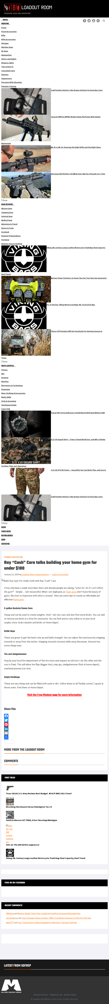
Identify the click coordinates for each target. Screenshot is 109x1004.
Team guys (71, 591)
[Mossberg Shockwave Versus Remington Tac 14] (10, 799)
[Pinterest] (54, 724)
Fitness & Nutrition (13, 557)
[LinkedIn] (54, 729)
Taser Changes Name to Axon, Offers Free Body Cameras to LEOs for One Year (56, 918)
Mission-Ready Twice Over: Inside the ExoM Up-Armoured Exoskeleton (48, 913)
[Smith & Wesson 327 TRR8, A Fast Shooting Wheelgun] (10, 812)
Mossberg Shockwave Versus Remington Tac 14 (29, 806)
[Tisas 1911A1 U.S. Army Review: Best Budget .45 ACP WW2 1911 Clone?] (10, 785)
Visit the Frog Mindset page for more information (54, 695)
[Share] (54, 737)
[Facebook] (54, 716)
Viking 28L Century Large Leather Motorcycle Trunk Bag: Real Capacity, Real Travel (45, 858)
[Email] (54, 733)
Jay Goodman (12, 918)
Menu (5, 19)
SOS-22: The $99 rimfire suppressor (22, 844)
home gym (18, 599)
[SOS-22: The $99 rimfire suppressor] (10, 825)
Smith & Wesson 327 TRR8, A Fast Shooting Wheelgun (31, 820)
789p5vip (10, 913)
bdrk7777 (10, 922)
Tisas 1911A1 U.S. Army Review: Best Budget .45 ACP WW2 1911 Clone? (39, 793)
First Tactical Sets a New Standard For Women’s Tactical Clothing (47, 922)
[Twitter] (54, 720)
